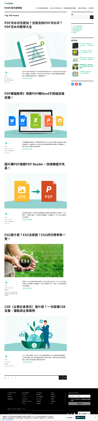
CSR (5, 366)
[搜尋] (92, 17)
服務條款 (9, 409)
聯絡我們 (38, 403)
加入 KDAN (39, 399)
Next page (65, 379)
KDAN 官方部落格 (13, 7)
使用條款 (84, 399)
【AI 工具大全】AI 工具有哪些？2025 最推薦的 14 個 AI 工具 (86, 52)
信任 (52, 403)
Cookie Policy (9, 419)
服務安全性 (19, 409)
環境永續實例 (12, 293)
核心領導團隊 (39, 396)
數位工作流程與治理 (55, 8)
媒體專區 (53, 396)
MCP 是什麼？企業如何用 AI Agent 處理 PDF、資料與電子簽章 (86, 45)
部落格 (52, 399)
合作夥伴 (53, 394)
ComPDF (24, 396)
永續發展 (38, 401)
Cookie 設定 (69, 417)
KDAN (5, 75)
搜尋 (72, 14)
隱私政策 (14, 409)
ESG (5, 292)
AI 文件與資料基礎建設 (42, 8)
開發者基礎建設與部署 (70, 8)
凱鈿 (14, 292)
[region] (49, 417)
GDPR (23, 409)
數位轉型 (10, 396)
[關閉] (95, 417)
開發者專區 (10, 399)
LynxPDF (24, 394)
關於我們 (38, 394)
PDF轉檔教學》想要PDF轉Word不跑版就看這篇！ (34, 95)
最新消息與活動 (82, 8)
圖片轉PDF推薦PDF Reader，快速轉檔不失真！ (34, 166)
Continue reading (27, 78)
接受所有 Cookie (80, 417)
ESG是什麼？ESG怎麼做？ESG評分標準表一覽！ (34, 236)
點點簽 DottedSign (27, 401)
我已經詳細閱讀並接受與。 (80, 400)
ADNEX (24, 403)
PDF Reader (7, 82)
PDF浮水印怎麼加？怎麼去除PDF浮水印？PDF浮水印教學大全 (33, 25)
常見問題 (53, 401)
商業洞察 (91, 8)
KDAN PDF (24, 399)
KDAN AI (10, 394)
